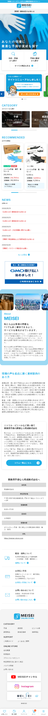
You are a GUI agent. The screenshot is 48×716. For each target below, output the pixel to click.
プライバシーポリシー (12, 658)
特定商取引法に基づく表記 (13, 662)
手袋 (5, 628)
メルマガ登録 (8, 665)
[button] (22, 99)
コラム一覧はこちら (22, 463)
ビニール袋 (36, 628)
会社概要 (7, 650)
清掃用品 (35, 632)
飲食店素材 (22, 632)
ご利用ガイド (8, 641)
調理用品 (7, 632)
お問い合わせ (8, 669)
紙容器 (20, 628)
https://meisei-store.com (13, 538)
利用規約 (7, 654)
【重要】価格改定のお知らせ (24, 11)
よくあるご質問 (23, 641)
